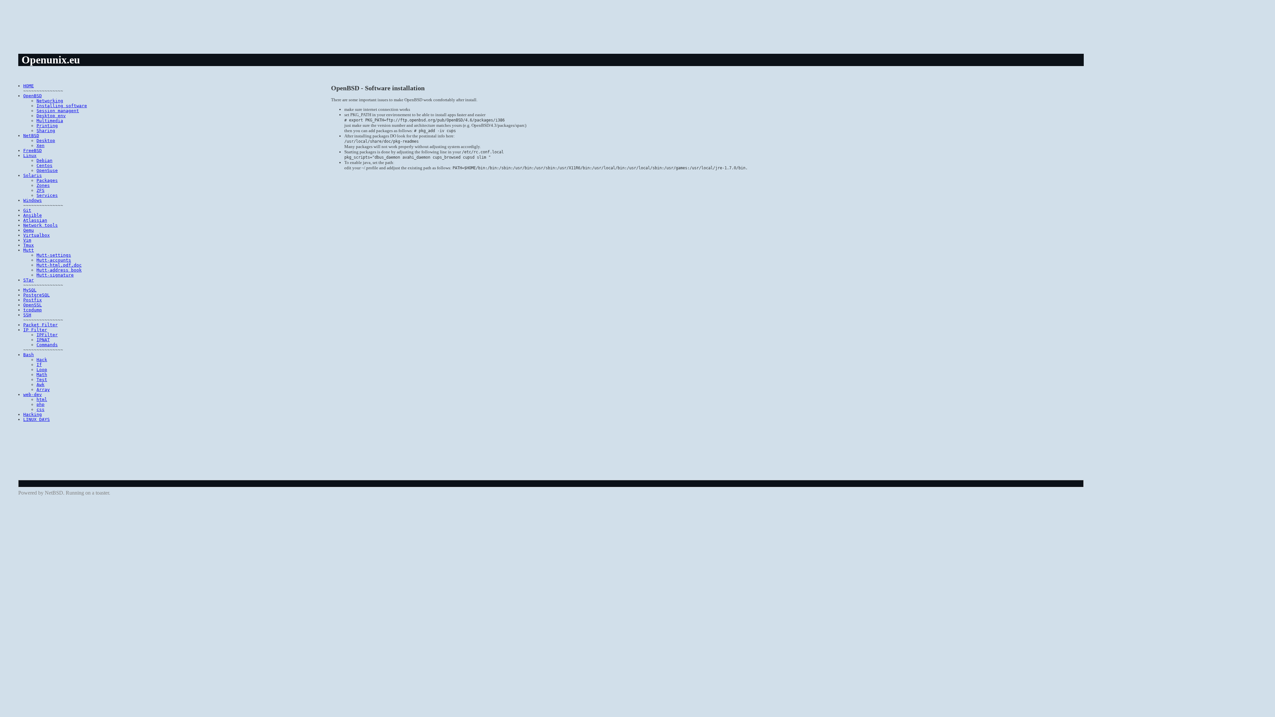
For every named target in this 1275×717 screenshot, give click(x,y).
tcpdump (32, 309)
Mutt (28, 250)
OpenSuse (47, 170)
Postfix (32, 299)
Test (42, 379)
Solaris (32, 175)
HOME (28, 85)
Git (27, 210)
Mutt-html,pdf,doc (59, 265)
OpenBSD (32, 95)
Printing (47, 125)
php (40, 404)
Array (43, 389)
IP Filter (35, 329)
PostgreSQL (36, 294)
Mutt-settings (54, 255)
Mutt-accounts (54, 260)
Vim (27, 240)
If (39, 364)
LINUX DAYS (36, 419)
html (42, 399)
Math (42, 374)
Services (47, 195)
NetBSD (31, 135)
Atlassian (35, 220)
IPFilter (47, 334)
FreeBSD (32, 150)
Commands (47, 344)
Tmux (28, 245)
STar (28, 280)
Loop (42, 369)
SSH (27, 314)
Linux (30, 155)
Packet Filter (40, 324)
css (40, 409)
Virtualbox (36, 235)
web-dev (32, 394)
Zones (43, 185)
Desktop (46, 140)
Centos (44, 165)
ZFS (40, 190)
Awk (40, 384)
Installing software (62, 105)
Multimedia (50, 120)
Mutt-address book (59, 270)
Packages (47, 180)
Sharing (46, 130)
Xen (40, 145)
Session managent (58, 110)
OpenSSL (32, 304)
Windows (32, 200)
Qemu (28, 230)
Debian (44, 160)
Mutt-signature (55, 275)
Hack (42, 359)
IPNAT (43, 339)
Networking (50, 100)
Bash (28, 354)
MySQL (30, 289)
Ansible (32, 215)
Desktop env (51, 115)
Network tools (40, 225)
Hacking (32, 414)
